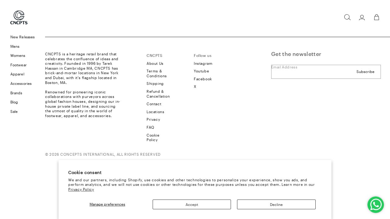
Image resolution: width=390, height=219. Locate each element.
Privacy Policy (81, 189)
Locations (155, 111)
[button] (347, 17)
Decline (276, 204)
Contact (154, 104)
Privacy (153, 119)
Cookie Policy (153, 137)
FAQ (150, 127)
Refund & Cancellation (158, 93)
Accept (192, 204)
